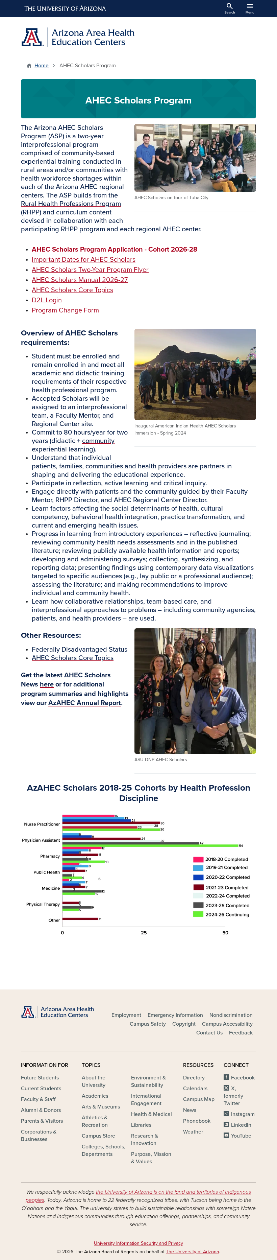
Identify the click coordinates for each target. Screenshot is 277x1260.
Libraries (141, 1125)
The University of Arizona (192, 1252)
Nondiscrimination (231, 1015)
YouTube (241, 1136)
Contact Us (209, 1032)
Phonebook (196, 1121)
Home (41, 65)
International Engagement (146, 1100)
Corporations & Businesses (38, 1135)
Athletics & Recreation (95, 1121)
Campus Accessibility (227, 1024)
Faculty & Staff (38, 1099)
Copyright (184, 1024)
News (189, 1110)
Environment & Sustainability (148, 1081)
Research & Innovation (144, 1140)
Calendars (195, 1088)
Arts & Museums (101, 1106)
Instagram (243, 1114)
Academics (95, 1096)
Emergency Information (175, 1015)
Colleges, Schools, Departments (103, 1150)
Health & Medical (151, 1114)
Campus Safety (148, 1024)
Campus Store (98, 1136)
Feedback (241, 1032)
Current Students (41, 1088)
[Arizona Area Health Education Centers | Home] (77, 37)
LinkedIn (241, 1125)
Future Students (40, 1077)
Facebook (243, 1077)
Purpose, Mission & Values (151, 1158)
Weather (193, 1131)
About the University (93, 1081)
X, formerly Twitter (233, 1096)
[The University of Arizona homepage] (65, 8)
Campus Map (199, 1099)
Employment (126, 1015)
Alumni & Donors (41, 1110)
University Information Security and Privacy (138, 1243)
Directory (194, 1077)
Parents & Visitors (42, 1121)
